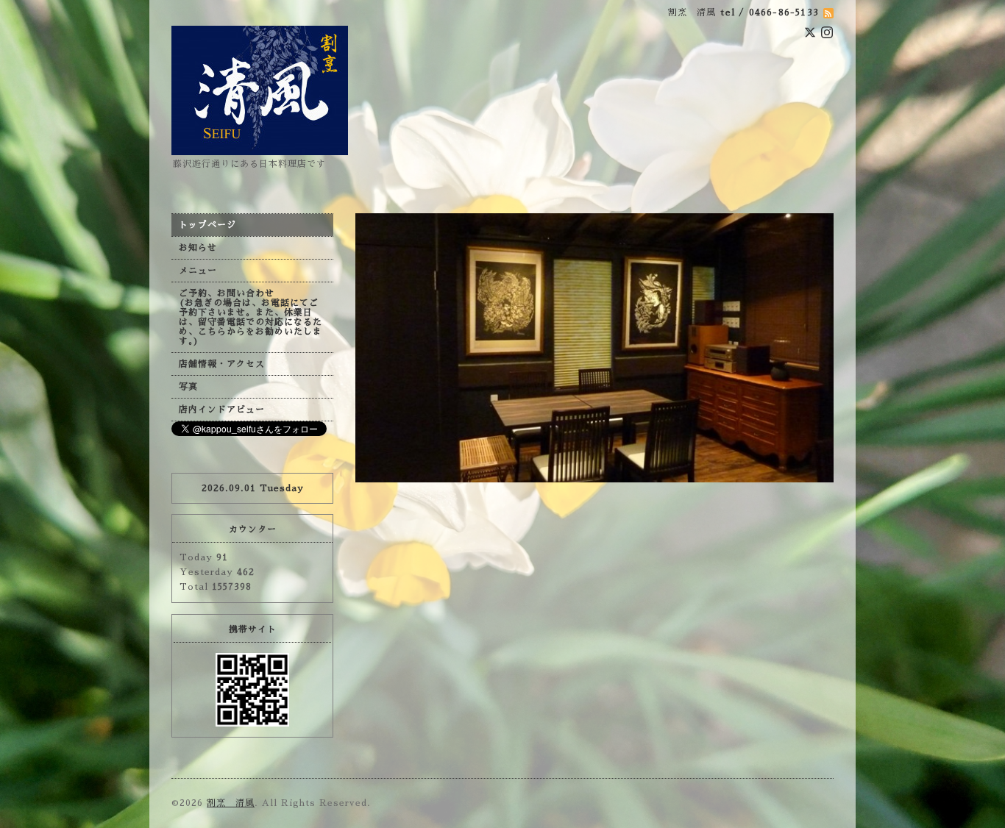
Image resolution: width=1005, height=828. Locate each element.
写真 (188, 386)
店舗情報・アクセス (222, 364)
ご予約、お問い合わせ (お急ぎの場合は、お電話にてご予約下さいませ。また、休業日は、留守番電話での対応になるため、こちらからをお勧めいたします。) (250, 317)
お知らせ (198, 247)
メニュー (198, 270)
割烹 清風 (231, 803)
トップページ (207, 225)
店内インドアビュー (222, 409)
